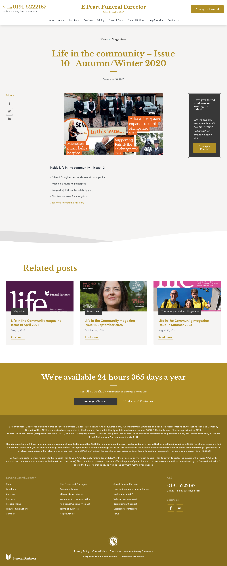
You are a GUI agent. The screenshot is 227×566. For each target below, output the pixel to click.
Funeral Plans (116, 20)
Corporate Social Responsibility (100, 556)
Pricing (101, 20)
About (61, 20)
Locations (74, 20)
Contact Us (173, 20)
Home (51, 20)
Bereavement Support (125, 503)
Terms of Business (69, 508)
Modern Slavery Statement (138, 551)
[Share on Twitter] (9, 111)
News (116, 513)
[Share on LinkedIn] (9, 118)
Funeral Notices (136, 20)
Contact (10, 513)
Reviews (10, 498)
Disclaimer (115, 551)
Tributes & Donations (17, 508)
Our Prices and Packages (73, 484)
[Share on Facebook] (9, 104)
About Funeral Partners (126, 484)
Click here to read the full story (67, 202)
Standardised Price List (72, 494)
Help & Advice (156, 20)
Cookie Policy (99, 551)
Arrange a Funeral (204, 148)
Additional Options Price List (75, 503)
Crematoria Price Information (75, 498)
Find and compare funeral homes (131, 489)
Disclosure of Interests (125, 508)
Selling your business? (125, 498)
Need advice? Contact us (138, 401)
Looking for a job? (123, 494)
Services (88, 20)
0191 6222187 (29, 7)
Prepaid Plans (13, 503)
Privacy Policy (81, 551)
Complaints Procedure (132, 556)
